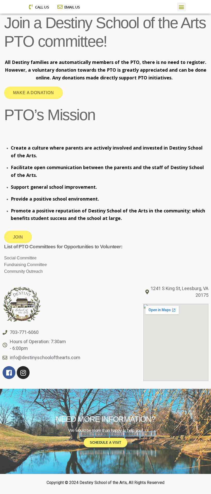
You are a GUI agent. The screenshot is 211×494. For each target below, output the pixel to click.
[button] (181, 7)
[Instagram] (23, 372)
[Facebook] (9, 372)
